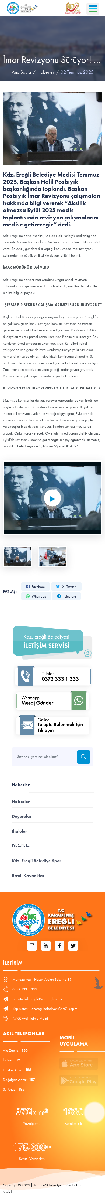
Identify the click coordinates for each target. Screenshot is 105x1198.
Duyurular (22, 816)
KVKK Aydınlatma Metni (30, 1018)
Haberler (45, 72)
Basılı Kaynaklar (28, 875)
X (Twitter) (69, 587)
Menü (92, 9)
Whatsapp (38, 596)
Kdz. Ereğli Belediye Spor (36, 860)
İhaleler (19, 831)
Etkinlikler (21, 846)
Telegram (69, 596)
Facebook (38, 587)
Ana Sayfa (21, 72)
